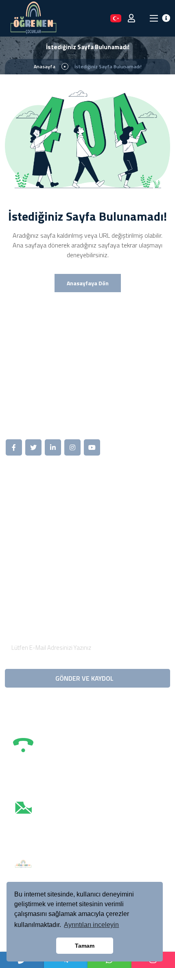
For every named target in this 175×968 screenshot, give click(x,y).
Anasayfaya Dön (88, 283)
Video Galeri (116, 496)
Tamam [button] (84, 945)
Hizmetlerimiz (31, 523)
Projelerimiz (28, 537)
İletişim (109, 565)
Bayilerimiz (114, 509)
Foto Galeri (27, 565)
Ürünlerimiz (28, 509)
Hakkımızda (28, 496)
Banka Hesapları (121, 551)
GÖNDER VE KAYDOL (85, 678)
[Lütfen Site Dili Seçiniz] (115, 18)
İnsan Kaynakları (121, 523)
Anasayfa (44, 66)
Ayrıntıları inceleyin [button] (91, 924)
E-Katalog (113, 537)
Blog (19, 551)
